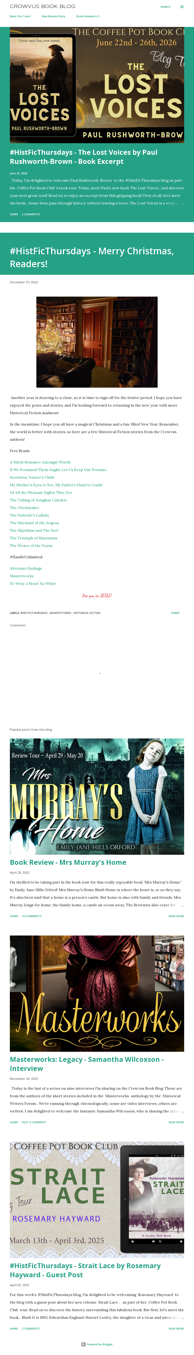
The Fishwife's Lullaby (29, 515)
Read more (176, 916)
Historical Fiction (87, 613)
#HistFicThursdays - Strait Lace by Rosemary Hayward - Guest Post (85, 1270)
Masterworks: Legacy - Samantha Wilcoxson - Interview (87, 1064)
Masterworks (22, 575)
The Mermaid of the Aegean (34, 522)
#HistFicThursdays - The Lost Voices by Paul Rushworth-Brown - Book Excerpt (83, 157)
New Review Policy (53, 16)
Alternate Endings (26, 568)
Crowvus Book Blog (42, 7)
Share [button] (14, 214)
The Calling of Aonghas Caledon (38, 500)
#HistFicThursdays (34, 613)
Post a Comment (34, 1122)
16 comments (31, 916)
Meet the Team (20, 16)
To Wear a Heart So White (33, 583)
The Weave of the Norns (31, 545)
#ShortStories (61, 613)
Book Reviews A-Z (88, 16)
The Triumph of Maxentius (33, 538)
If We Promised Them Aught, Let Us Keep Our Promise (58, 469)
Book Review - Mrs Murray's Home (68, 862)
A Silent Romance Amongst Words (40, 462)
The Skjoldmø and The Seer (34, 530)
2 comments (31, 214)
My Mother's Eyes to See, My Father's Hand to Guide (56, 484)
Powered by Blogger (99, 1344)
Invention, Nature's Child (32, 477)
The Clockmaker (24, 507)
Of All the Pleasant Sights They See (41, 492)
